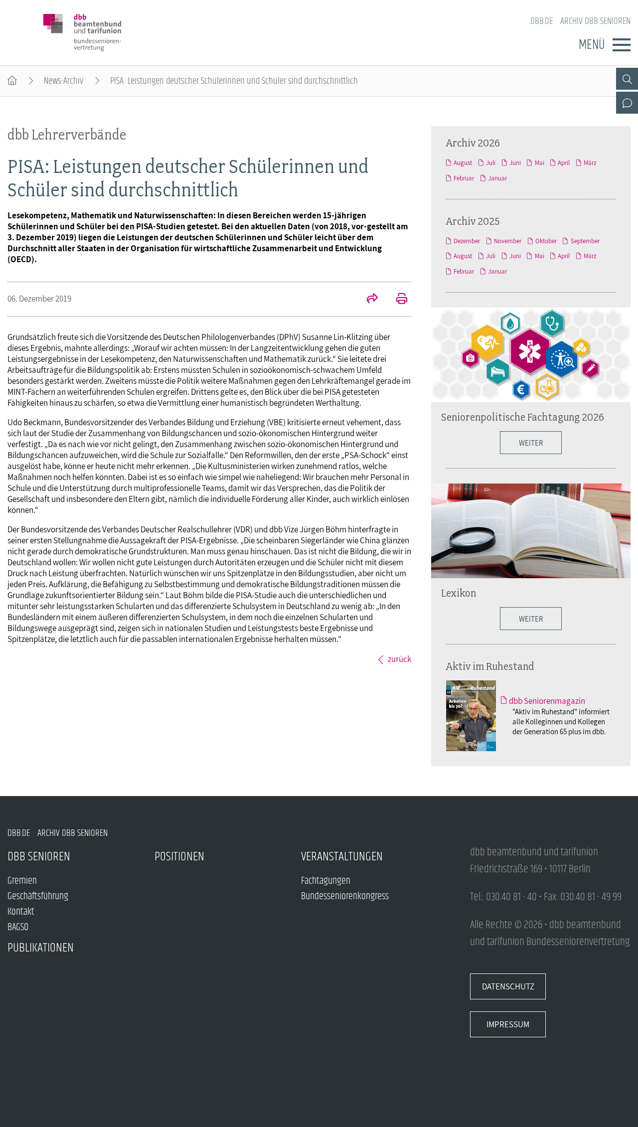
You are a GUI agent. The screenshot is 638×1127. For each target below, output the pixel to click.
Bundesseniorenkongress (345, 896)
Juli (490, 163)
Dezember (467, 241)
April (564, 163)
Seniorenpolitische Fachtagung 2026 (522, 416)
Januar (497, 178)
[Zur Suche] (627, 79)
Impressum (507, 1024)
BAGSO (17, 927)
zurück (399, 658)
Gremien (22, 881)
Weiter (531, 443)
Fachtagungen (325, 881)
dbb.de (541, 21)
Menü (592, 44)
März (590, 163)
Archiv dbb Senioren (595, 21)
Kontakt (20, 912)
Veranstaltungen (342, 856)
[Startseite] (12, 81)
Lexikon (458, 592)
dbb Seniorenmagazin (547, 700)
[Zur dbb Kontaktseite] (627, 103)
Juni (515, 163)
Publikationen (40, 948)
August (463, 163)
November (507, 241)
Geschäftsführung (37, 896)
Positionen (179, 856)
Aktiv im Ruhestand (490, 665)
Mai (539, 163)
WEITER (531, 619)
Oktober (546, 241)
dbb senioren (38, 856)
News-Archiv (63, 81)
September (585, 241)
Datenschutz (508, 986)
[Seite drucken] (396, 299)
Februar (464, 178)
